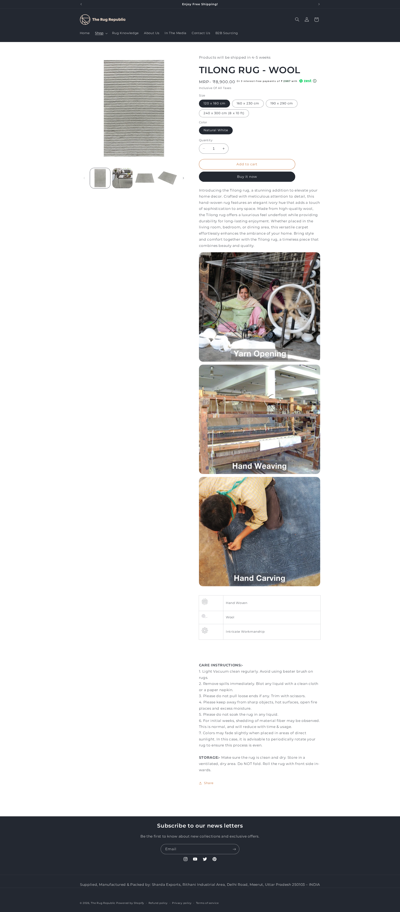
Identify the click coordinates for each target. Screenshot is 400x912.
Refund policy (158, 903)
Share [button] (209, 783)
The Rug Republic (103, 903)
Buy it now (247, 176)
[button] (100, 33)
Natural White (216, 130)
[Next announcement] (319, 4)
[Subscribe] (234, 849)
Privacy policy (182, 903)
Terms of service (207, 903)
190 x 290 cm (281, 103)
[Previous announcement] (81, 4)
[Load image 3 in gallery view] (145, 178)
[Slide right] (183, 178)
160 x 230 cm (248, 103)
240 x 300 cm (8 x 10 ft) (224, 113)
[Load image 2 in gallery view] (122, 178)
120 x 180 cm (215, 103)
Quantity (205, 140)
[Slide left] (84, 178)
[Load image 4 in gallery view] (167, 178)
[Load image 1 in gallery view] (100, 178)
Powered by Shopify (130, 903)
